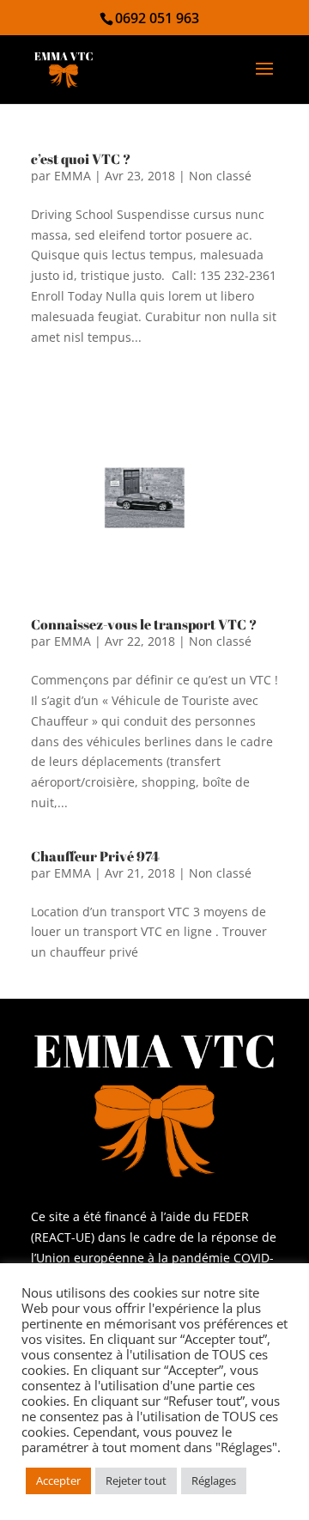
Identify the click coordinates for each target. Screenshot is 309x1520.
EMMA (72, 175)
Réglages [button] (213, 1480)
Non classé (220, 175)
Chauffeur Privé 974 (95, 856)
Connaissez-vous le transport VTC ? (144, 624)
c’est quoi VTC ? (80, 158)
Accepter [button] (58, 1480)
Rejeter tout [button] (136, 1480)
